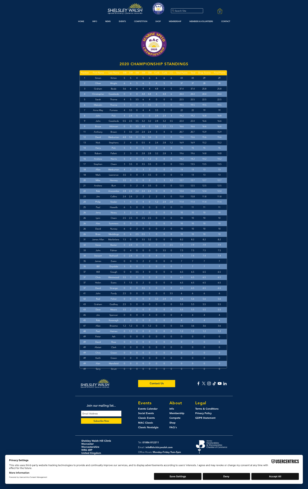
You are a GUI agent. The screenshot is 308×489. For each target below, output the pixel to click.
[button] (220, 11)
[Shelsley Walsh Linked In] (224, 383)
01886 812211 (150, 442)
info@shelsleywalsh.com (159, 447)
